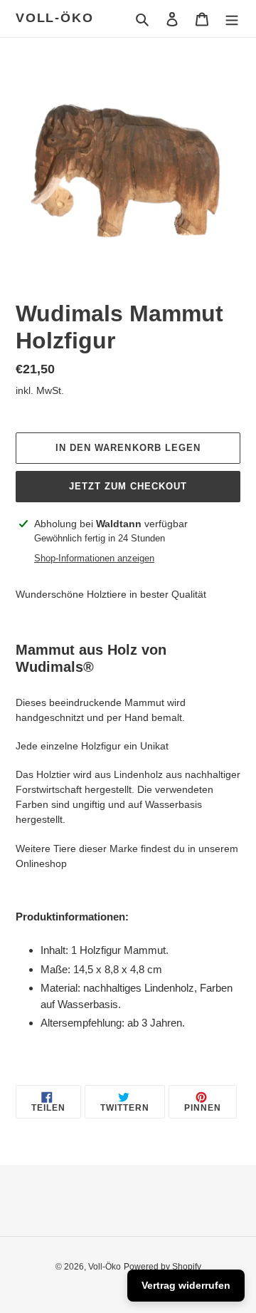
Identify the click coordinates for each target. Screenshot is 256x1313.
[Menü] (232, 19)
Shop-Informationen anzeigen (94, 558)
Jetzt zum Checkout (128, 486)
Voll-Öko (54, 18)
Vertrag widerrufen (186, 1285)
